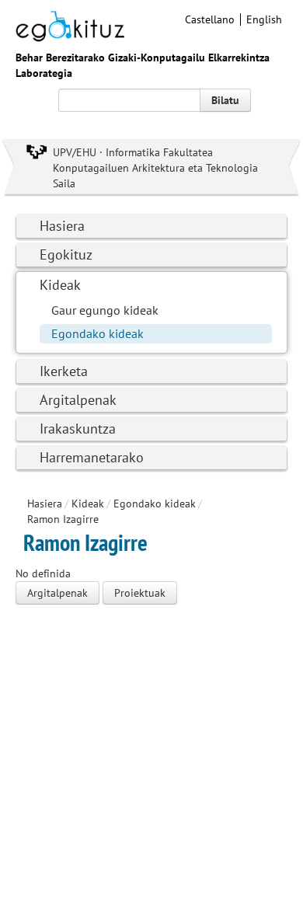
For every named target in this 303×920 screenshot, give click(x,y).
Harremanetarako (92, 457)
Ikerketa (64, 371)
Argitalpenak (78, 400)
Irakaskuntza (78, 428)
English (264, 19)
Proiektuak (139, 593)
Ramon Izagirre (63, 519)
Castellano (210, 19)
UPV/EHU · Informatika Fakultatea (133, 152)
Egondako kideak (97, 333)
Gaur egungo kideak (104, 310)
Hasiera (62, 226)
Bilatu (225, 100)
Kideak (60, 285)
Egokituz (66, 254)
